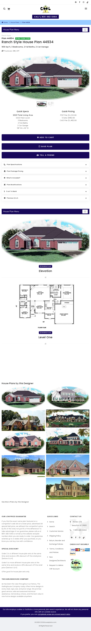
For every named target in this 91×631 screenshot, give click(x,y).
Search (52, 526)
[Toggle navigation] (85, 30)
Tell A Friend (46, 155)
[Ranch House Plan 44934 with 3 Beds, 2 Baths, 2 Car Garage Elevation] (45, 77)
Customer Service (56, 531)
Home (6, 22)
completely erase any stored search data (54, 614)
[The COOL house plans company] (76, 565)
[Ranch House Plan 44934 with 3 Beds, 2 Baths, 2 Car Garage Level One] (45, 306)
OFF (18, 51)
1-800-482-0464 (80, 530)
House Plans (15, 22)
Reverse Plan (46, 266)
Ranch (4, 35)
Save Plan (46, 146)
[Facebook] (80, 2)
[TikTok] (87, 2)
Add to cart (46, 137)
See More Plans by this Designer (15, 502)
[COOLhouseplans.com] (45, 9)
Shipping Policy (55, 536)
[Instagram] (83, 2)
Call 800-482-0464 (45, 16)
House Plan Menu (11, 29)
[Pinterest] (76, 2)
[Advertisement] (45, 363)
